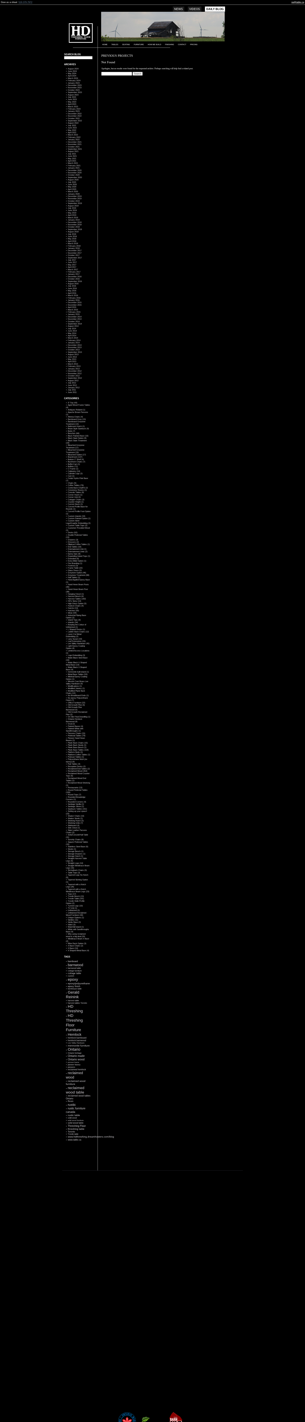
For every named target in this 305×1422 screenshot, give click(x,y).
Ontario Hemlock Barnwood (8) (74, 720)
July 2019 (72, 208)
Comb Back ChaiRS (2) (78, 488)
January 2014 (74, 343)
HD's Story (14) (74, 601)
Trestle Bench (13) (76, 896)
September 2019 (75, 203)
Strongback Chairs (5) (77, 870)
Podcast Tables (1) (76, 757)
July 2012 (72, 383)
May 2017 (72, 265)
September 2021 (75, 149)
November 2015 (75, 305)
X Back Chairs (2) (75, 946)
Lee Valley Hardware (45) (78, 643)
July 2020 (72, 182)
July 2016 (72, 286)
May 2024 (72, 73)
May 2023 (72, 102)
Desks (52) (72, 532)
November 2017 (75, 253)
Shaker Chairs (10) (76, 816)
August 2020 (73, 180)
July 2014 (72, 328)
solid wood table (75, 1123)
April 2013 (72, 361)
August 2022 (73, 123)
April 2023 (72, 104)
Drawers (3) (73, 540)
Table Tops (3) (74, 873)
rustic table (74, 1115)
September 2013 (75, 352)
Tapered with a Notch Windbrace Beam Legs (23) (77, 890)
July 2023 (72, 97)
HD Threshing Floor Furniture (74, 1022)
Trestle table (73, 1134)
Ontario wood (76, 1059)
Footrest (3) (73, 566)
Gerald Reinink (72, 994)
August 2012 (73, 380)
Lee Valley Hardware (76, 1043)
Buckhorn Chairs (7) (76, 462)
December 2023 (75, 85)
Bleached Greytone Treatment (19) (75, 451)
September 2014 (75, 324)
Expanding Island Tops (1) (79, 556)
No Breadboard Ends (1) (78, 695)
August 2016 (73, 284)
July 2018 (72, 234)
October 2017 (74, 255)
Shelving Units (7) (75, 823)
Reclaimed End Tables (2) (79, 769)
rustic (72, 1105)
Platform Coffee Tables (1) (79, 755)
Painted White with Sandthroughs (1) (74, 729)
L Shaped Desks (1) (76, 629)
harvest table (73, 1000)
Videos (194, 9)
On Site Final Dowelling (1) (79, 717)
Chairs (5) (72, 483)
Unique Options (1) (76, 917)
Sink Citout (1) (74, 828)
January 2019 (74, 220)
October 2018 (74, 227)
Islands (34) (73, 622)
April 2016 (72, 293)
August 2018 (73, 232)
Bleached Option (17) (77, 455)
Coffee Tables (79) (76, 485)
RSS (76, 1162)
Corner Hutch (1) (75, 495)
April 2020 (72, 189)
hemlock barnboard (77, 1038)
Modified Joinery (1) (76, 688)
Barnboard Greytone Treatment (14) (75, 422)
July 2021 (72, 154)
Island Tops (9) (74, 620)
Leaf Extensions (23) (77, 641)
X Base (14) (73, 948)
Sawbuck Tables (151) (77, 809)
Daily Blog (215, 9)
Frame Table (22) (75, 568)
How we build (154, 44)
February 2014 (74, 340)
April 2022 (72, 132)
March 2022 (73, 135)
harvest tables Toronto (77, 1003)
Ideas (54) (72, 613)
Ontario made (76, 1055)
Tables (114, 44)
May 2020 (72, 187)
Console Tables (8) (76, 492)
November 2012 (75, 373)
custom (71, 976)
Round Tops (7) (74, 795)
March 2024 (73, 78)
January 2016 (74, 300)
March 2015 (73, 310)
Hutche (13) (73, 608)
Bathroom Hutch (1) (76, 426)
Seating (126, 44)
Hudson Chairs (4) (76, 606)
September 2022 (75, 121)
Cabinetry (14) (74, 471)
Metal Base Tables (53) (78, 674)
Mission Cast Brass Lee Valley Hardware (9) (77, 682)
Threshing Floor (77, 1125)
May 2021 (72, 158)
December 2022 (75, 114)
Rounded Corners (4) (77, 802)
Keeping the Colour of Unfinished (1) (76, 626)
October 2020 (74, 175)
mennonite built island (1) (78, 672)
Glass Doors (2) (75, 570)
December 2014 (75, 317)
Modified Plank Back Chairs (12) (75, 692)
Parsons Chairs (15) (76, 733)
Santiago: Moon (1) (76, 806)
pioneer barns (73, 1062)
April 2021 (72, 161)
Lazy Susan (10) (75, 639)
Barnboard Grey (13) (77, 419)
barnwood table (74, 968)
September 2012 (75, 378)
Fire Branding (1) (75, 563)
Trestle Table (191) (76, 898)
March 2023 (73, 107)
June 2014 (72, 331)
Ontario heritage (75, 1053)
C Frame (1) (73, 469)
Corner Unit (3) (74, 497)
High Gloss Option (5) (77, 603)
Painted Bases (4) (75, 726)
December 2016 (75, 276)
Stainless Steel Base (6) (78, 846)
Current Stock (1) (75, 504)
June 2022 (72, 128)
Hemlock (74, 1034)
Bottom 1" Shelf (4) (76, 459)
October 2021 (74, 147)
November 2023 (75, 87)
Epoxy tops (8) (74, 554)
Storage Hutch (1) (75, 856)
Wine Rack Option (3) (77, 943)
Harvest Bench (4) (76, 596)
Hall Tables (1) (74, 577)
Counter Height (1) (76, 502)
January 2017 (74, 274)
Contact (182, 44)
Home (104, 44)
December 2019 (75, 196)
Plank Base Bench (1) (77, 747)
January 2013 (74, 369)
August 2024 (73, 69)
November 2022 (75, 116)
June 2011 (72, 392)
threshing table (76, 1128)
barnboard (73, 961)
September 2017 (75, 258)
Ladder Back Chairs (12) (78, 632)
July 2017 (72, 260)
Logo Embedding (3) (76, 655)
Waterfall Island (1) (76, 927)
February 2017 (74, 272)
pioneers (71, 1067)
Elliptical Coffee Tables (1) (79, 544)
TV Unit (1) (72, 908)
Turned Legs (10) (75, 906)
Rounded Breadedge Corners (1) (75, 798)
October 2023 (74, 90)
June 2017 (72, 262)
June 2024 (72, 71)
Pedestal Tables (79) (76, 736)
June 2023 (72, 99)
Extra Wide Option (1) (77, 561)
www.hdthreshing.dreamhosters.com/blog (91, 1136)
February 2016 (74, 298)
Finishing (169, 44)
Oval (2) (71, 724)
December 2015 (75, 302)
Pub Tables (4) (74, 764)
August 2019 (73, 206)
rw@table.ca (297, 2)
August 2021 (73, 151)
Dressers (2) (73, 542)
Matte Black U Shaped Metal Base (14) (76, 663)
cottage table (74, 973)
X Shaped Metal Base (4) (78, 950)
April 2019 (72, 215)
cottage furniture (75, 971)
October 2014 (74, 321)
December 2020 (75, 170)
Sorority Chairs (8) (76, 839)
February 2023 (74, 109)
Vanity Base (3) (74, 922)
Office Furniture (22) (76, 703)
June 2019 (72, 210)
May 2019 (72, 213)
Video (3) (72, 925)
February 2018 (74, 246)
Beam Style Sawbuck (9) (78, 428)
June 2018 (72, 236)
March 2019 (73, 217)
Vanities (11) (73, 920)
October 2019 (74, 201)
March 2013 (73, 364)
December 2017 (75, 250)
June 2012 (72, 385)
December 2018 (75, 222)
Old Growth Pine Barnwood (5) (74, 708)
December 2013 (75, 345)
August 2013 (73, 354)
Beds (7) (71, 431)
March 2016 (73, 295)
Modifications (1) (75, 686)
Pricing (194, 44)
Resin (70, 1101)
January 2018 (74, 248)
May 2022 (72, 130)
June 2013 (72, 357)
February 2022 (74, 137)
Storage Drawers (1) (76, 854)
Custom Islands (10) (76, 516)
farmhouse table (75, 989)
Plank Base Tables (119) (78, 750)
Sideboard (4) (73, 825)
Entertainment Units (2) (78, 551)
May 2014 (72, 333)
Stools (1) (72, 849)
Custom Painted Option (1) (79, 518)
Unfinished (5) (74, 910)
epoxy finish (74, 986)
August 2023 (73, 95)
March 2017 (73, 269)
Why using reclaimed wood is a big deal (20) (76, 935)
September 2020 (75, 177)
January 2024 (74, 83)
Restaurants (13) (75, 787)
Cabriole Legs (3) (75, 473)
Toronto (71, 1131)
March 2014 (73, 338)
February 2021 (74, 166)
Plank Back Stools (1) (77, 745)
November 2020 (75, 173)
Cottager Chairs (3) (76, 499)
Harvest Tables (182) (77, 599)
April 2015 (72, 307)
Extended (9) (73, 558)
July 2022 (72, 125)
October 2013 (74, 350)
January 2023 (74, 111)
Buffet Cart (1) (74, 464)
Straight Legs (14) (75, 863)
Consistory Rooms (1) (77, 490)
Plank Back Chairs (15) (78, 743)
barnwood (75, 965)
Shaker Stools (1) (75, 818)
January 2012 (74, 387)
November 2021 (75, 144)
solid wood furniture (76, 1120)
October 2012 (74, 376)
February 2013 (74, 366)
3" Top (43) (72, 403)
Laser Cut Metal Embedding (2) (73, 635)
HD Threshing (78, 32)
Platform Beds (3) (75, 752)
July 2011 (72, 390)
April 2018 (72, 241)
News (178, 9)
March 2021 (73, 163)
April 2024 (72, 76)
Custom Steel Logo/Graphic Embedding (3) (78, 522)
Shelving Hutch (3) (76, 821)
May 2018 (72, 239)
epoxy (73, 979)
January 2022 (74, 139)
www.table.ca (74, 1139)
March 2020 (73, 191)
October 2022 (74, 118)
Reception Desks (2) (77, 766)
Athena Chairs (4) (75, 417)
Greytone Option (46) (77, 573)
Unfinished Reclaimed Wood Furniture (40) (76, 914)
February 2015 (74, 312)
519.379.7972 (25, 2)
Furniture (139, 44)
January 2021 (74, 168)
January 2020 (74, 194)
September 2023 (75, 92)
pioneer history (74, 1065)
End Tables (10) (74, 547)
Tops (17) (72, 894)
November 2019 (75, 198)
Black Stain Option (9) (77, 438)
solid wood (72, 1118)
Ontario (74, 1049)
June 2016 (72, 288)
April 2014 (72, 335)
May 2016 (72, 291)
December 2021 (75, 142)
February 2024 (74, 80)
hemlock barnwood (77, 1040)
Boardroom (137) (75, 457)
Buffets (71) (73, 466)
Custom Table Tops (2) (77, 525)
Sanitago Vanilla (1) (76, 804)
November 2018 (75, 225)
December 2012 (75, 371)
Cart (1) (71, 476)
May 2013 (72, 359)
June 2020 (72, 184)
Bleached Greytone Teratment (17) (75, 446)
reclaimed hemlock (77, 1069)
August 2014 (73, 326)
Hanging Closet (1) (76, 594)
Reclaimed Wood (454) (77, 771)
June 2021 (72, 156)
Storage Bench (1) (75, 851)
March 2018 (73, 243)
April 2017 (72, 267)
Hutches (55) (73, 610)
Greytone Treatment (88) (78, 575)
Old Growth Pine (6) (76, 705)
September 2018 (75, 229)
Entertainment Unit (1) (77, 549)
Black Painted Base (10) (78, 436)
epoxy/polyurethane (79, 983)
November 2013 (75, 347)
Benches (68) (73, 433)
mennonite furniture (79, 1045)
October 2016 (74, 279)
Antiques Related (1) (76, 410)
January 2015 (74, 314)
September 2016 (75, 281)
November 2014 (75, 319)
